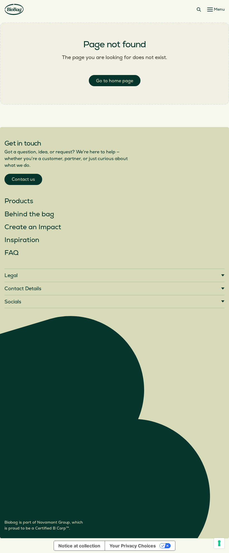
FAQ (11, 253)
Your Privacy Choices (132, 546)
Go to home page (114, 81)
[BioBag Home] (14, 9)
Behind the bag (29, 214)
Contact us (23, 179)
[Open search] (199, 9)
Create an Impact (32, 227)
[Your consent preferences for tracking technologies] (219, 543)
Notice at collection (79, 546)
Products (18, 201)
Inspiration (21, 240)
